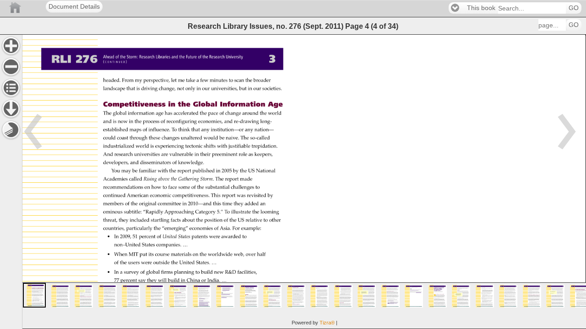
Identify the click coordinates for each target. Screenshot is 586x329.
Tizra (327, 322)
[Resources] (11, 109)
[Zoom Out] (11, 67)
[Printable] (11, 130)
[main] (304, 181)
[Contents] (11, 88)
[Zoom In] (11, 46)
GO (573, 8)
